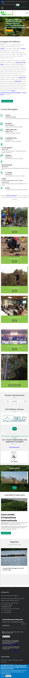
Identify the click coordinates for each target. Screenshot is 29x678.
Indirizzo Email (6, 625)
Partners (23, 48)
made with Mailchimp (15, 650)
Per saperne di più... (14, 447)
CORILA (2, 48)
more (14, 428)
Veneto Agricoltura (11, 195)
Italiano (2, 7)
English (2, 8)
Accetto (3, 676)
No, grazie (8, 676)
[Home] (7, 13)
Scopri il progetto (9, 30)
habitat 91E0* (18, 81)
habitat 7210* (22, 77)
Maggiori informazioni (5, 673)
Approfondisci (6, 533)
